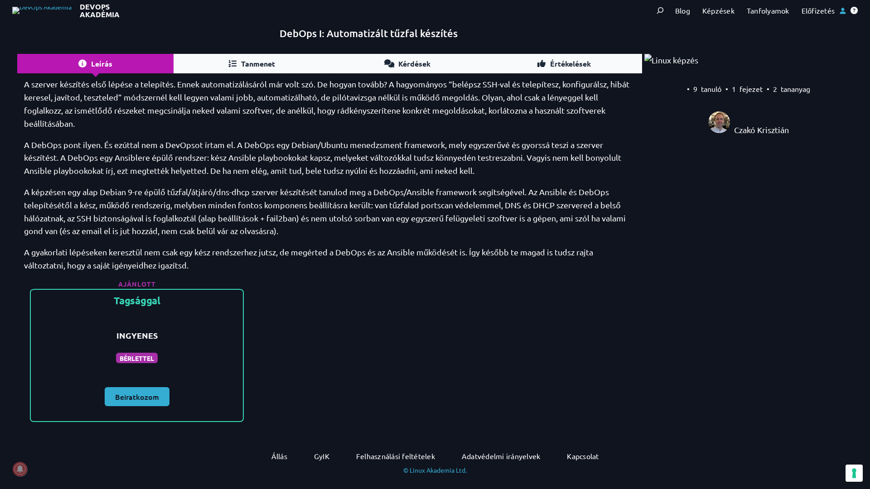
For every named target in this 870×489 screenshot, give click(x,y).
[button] (854, 10)
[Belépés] (843, 11)
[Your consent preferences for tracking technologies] (854, 473)
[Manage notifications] (20, 469)
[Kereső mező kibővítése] (660, 10)
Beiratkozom (137, 397)
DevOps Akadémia (100, 10)
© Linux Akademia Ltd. (435, 470)
